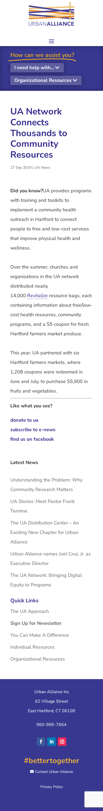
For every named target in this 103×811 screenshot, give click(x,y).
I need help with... (34, 67)
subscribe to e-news (32, 429)
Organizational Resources (43, 80)
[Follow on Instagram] (62, 741)
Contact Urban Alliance (54, 771)
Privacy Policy (51, 786)
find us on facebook (32, 439)
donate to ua (24, 420)
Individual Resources (32, 647)
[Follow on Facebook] (41, 741)
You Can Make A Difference (39, 635)
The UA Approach (29, 611)
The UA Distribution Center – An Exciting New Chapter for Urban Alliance (44, 532)
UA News (42, 167)
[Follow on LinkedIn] (51, 741)
